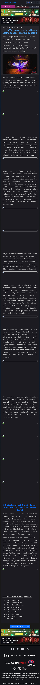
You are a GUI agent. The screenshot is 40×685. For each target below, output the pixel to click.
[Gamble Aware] (29, 655)
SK (31, 2)
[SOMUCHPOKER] (18, 663)
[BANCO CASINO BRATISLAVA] (31, 663)
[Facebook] (12, 649)
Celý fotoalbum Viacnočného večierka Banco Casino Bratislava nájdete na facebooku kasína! (20, 507)
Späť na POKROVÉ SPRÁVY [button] (20, 626)
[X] (27, 649)
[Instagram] (17, 649)
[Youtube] (22, 649)
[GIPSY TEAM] (20, 668)
